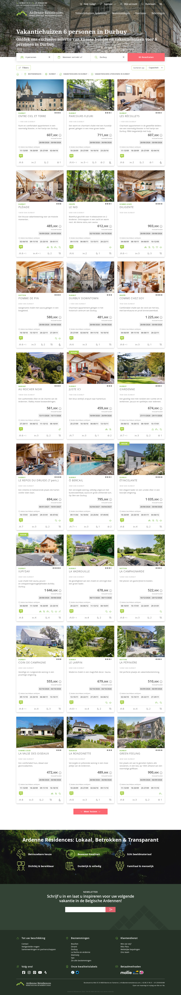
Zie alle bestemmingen (81, 957)
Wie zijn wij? (126, 940)
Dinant (74, 943)
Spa (72, 954)
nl (161, 4)
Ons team (125, 949)
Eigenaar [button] (108, 4)
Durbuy (74, 946)
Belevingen (158, 13)
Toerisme (140, 13)
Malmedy (75, 951)
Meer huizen (90, 808)
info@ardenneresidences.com (130, 979)
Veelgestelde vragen (30, 943)
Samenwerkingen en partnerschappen (39, 946)
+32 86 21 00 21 (24, 3)
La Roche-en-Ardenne (80, 949)
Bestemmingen (121, 13)
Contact (25, 940)
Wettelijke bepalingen (130, 946)
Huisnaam (150, 4)
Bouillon (74, 940)
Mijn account (130, 4)
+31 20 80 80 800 (41, 3)
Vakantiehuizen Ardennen (91, 13)
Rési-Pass (125, 943)
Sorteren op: (139, 67)
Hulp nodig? (89, 4)
